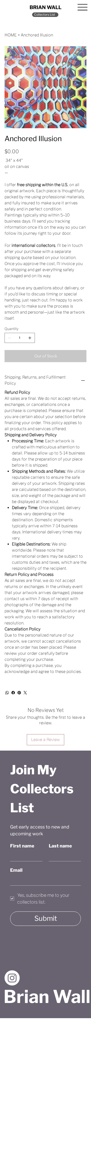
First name (22, 845)
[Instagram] (12, 978)
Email (16, 870)
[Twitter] (25, 692)
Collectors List (44, 14)
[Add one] (30, 338)
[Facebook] (13, 692)
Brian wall (45, 7)
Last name (60, 845)
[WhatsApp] (7, 692)
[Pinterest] (19, 692)
